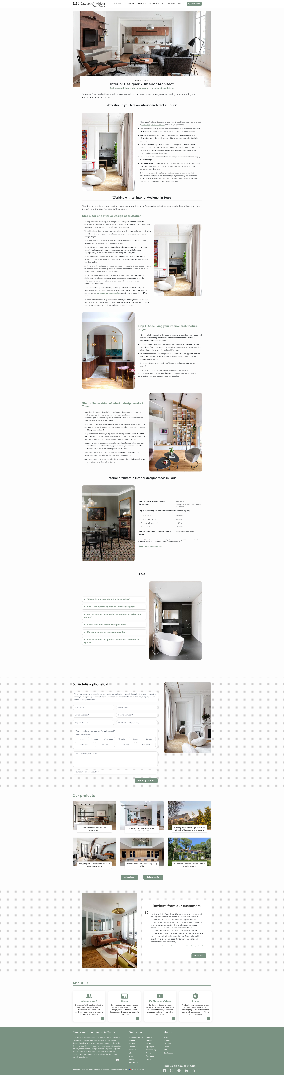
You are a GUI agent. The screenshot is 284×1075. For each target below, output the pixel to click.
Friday (135, 739)
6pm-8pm (146, 744)
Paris (148, 1044)
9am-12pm (85, 744)
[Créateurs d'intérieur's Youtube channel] (179, 1070)
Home (137, 80)
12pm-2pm (105, 744)
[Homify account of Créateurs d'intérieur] (193, 1070)
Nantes (149, 1037)
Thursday (121, 739)
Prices (181, 4)
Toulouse (150, 1056)
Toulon (149, 1053)
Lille (130, 1053)
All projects (129, 877)
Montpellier (134, 1062)
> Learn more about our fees (150, 546)
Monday (81, 739)
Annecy (132, 1041)
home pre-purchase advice (152, 125)
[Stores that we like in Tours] (96, 1060)
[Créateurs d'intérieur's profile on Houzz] (186, 1070)
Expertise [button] (115, 4)
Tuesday (95, 739)
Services (145, 80)
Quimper (150, 1047)
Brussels (132, 1050)
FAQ (165, 1050)
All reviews (198, 955)
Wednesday (108, 739)
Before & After (156, 4)
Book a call (195, 4)
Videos (167, 1041)
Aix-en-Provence (136, 1037)
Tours (148, 1059)
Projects (142, 4)
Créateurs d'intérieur (91, 4)
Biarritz (132, 1044)
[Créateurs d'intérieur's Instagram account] (171, 1070)
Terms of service (106, 1069)
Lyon (131, 1056)
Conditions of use (121, 1069)
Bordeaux (133, 1047)
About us (171, 4)
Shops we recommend (94, 1032)
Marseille (132, 1059)
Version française (137, 1069)
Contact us (168, 1053)
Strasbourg (151, 1050)
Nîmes (149, 1041)
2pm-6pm (125, 744)
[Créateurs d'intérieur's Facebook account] (164, 1070)
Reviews (167, 1044)
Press (166, 1037)
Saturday (149, 739)
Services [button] (129, 4)
